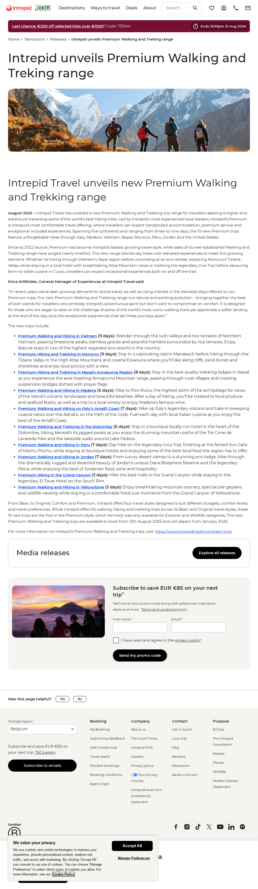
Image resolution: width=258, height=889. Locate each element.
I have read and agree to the (161, 640)
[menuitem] (18, 8)
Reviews (178, 756)
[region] (129, 372)
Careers (137, 756)
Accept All (132, 846)
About (149, 8)
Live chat (179, 738)
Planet (218, 763)
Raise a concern (185, 775)
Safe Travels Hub (103, 747)
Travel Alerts (100, 756)
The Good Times (144, 738)
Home (14, 39)
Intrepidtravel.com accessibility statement (146, 796)
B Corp (218, 729)
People (218, 753)
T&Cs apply (45, 752)
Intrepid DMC (142, 747)
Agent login (99, 784)
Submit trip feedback (107, 738)
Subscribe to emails (42, 765)
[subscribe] (248, 8)
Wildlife (219, 772)
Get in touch (182, 729)
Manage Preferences (134, 858)
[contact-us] (236, 8)
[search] (176, 8)
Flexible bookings (104, 766)
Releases (58, 39)
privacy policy (188, 640)
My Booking (100, 729)
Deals (131, 8)
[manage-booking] (224, 8)
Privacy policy (142, 766)
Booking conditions (106, 775)
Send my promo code (140, 655)
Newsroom (35, 39)
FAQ (175, 747)
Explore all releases (217, 552)
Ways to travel (105, 8)
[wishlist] (212, 8)
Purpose (221, 721)
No (80, 699)
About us (138, 729)
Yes (62, 699)
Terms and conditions (159, 609)
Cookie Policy (63, 874)
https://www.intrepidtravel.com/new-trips (193, 531)
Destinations (72, 8)
